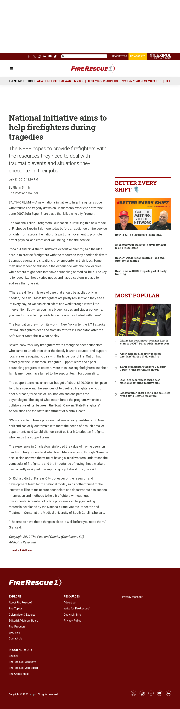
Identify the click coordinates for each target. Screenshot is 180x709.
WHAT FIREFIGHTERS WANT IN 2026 (60, 81)
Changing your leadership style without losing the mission (140, 247)
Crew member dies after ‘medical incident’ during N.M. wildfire (140, 355)
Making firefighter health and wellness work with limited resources (145, 395)
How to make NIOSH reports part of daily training (141, 273)
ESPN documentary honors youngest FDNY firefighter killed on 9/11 (143, 368)
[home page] (98, 68)
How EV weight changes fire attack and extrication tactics (140, 259)
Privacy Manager (132, 597)
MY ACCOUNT (137, 56)
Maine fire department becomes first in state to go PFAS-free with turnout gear (144, 342)
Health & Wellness (21, 550)
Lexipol (33, 694)
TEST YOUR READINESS (103, 81)
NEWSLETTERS (119, 56)
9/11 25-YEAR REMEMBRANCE (141, 81)
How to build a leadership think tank (138, 234)
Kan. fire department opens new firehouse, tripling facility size (140, 382)
